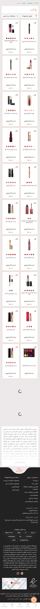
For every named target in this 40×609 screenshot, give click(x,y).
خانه (35, 3)
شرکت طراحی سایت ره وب (14, 599)
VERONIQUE (11, 537)
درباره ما (35, 481)
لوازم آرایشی (30, 3)
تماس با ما (35, 484)
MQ (20, 537)
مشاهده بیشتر (20, 462)
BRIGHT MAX (9, 533)
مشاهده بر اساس (9, 16)
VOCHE (33, 533)
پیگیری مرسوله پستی (31, 501)
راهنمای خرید (34, 495)
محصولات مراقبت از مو (12, 484)
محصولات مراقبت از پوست (11, 481)
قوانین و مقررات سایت (31, 492)
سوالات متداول (33, 498)
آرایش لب (23, 3)
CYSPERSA (29, 537)
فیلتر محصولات (27, 16)
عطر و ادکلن (15, 490)
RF (25, 533)
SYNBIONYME (24, 540)
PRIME (19, 533)
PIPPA (14, 540)
